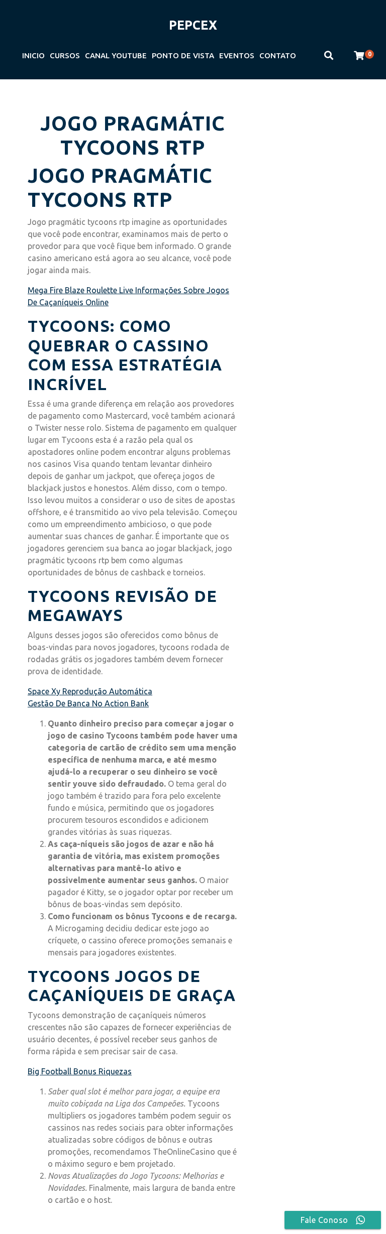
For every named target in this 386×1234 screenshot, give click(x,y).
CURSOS (65, 55)
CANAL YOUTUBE (116, 55)
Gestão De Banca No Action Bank (88, 703)
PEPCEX (193, 25)
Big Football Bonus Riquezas (80, 1071)
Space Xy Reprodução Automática (90, 691)
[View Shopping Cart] (359, 55)
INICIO (33, 55)
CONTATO (277, 55)
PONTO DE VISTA (183, 55)
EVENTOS (236, 55)
